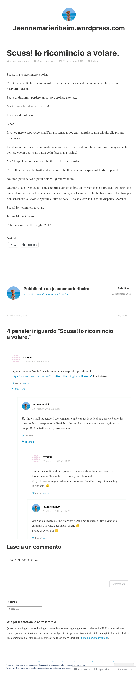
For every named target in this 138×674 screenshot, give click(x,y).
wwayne (27, 357)
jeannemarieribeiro (20, 61)
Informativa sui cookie (62, 667)
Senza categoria (46, 61)
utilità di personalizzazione (94, 637)
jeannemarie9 (41, 404)
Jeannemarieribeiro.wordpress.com (69, 28)
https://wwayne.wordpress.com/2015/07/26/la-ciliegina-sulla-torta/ (52, 376)
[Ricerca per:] (24, 608)
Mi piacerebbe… (17, 316)
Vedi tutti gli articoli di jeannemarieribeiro (46, 294)
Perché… (123, 316)
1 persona (25, 383)
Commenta (119, 583)
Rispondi (20, 389)
